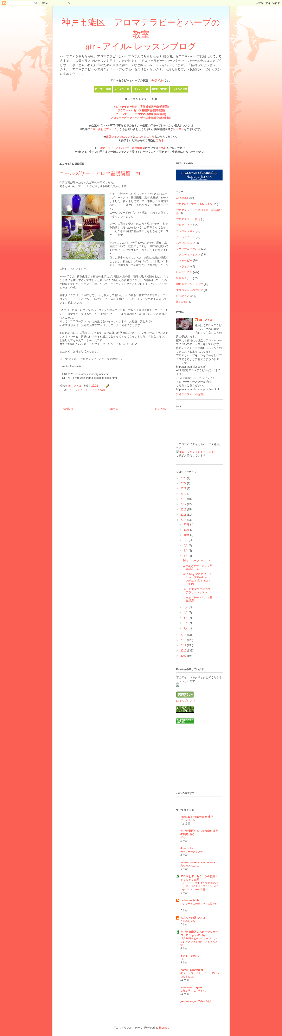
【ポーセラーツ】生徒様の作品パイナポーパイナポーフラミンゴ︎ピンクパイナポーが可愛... (199, 886)
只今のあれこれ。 (190, 865)
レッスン (178, 129)
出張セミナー (184, 278)
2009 (183, 655)
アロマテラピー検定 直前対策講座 (134, 106)
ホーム (114, 408)
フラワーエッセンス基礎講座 (134, 110)
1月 (186, 628)
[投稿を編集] (107, 385)
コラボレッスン (185, 231)
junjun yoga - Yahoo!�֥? (195, 1001)
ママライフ (183, 266)
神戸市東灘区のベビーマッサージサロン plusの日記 (199, 933)
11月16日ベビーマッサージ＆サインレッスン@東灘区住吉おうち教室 (199, 942)
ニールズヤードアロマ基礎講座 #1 (197, 567)
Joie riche (186, 848)
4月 (186, 612)
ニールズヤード (78, 390)
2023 (183, 478)
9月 (186, 540)
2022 (183, 483)
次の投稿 (68, 408)
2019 (183, 493)
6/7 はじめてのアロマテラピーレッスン (197, 590)
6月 (186, 555)
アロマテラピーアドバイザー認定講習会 (135, 117)
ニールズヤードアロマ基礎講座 (135, 114)
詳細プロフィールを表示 (191, 394)
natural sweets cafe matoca (197, 862)
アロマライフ (184, 225)
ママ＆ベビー (184, 260)
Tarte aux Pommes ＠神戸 (196, 816)
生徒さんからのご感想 (189, 290)
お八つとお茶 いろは (192, 917)
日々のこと (183, 296)
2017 (183, 504)
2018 (183, 499)
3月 (186, 617)
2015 (183, 514)
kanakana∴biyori (191, 987)
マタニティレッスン (188, 254)
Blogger (163, 1027)
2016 (183, 509)
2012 (183, 640)
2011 (183, 645)
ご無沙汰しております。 (194, 990)
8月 (186, 545)
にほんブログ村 (185, 700)
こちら (140, 136)
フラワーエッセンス (188, 248)
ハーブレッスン (185, 242)
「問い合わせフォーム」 (105, 129)
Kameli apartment (191, 969)
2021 (183, 488)
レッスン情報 (98, 390)
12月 (187, 524)
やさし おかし (189, 955)
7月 (186, 550)
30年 (183, 837)
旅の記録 (181, 301)
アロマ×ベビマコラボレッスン (194, 204)
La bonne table (189, 900)
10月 (187, 534)
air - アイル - (206, 319)
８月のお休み (187, 921)
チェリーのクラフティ (192, 851)
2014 (183, 519)
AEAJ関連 (182, 198)
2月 (186, 622)
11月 (187, 529)
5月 (186, 607)
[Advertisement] (196, 761)
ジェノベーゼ (187, 820)
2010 (183, 650)
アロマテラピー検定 (188, 219)
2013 (183, 634)
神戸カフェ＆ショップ (189, 284)
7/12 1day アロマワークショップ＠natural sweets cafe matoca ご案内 (197, 579)
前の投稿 (160, 408)
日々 (182, 959)
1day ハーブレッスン (196, 560)
